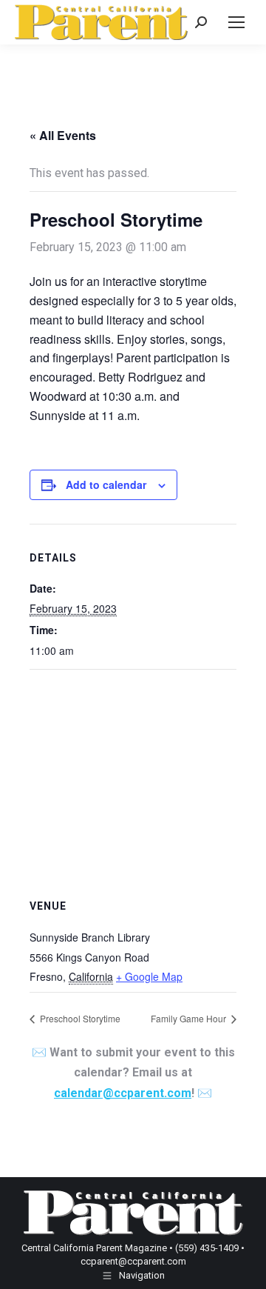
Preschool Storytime (79, 1018)
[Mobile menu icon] (236, 22)
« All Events (63, 135)
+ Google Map (149, 976)
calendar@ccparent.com (122, 1093)
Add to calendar (106, 484)
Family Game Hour (189, 1018)
